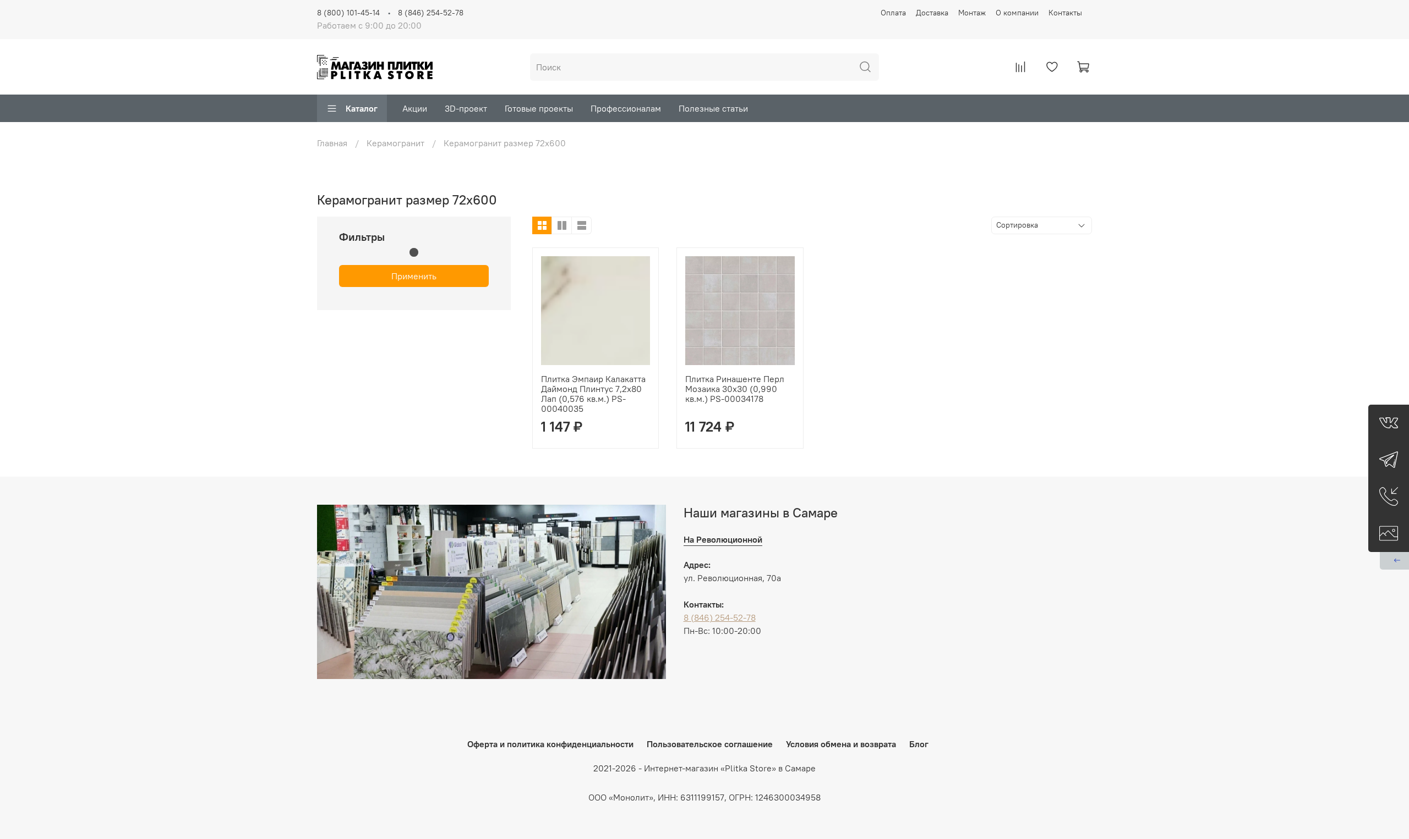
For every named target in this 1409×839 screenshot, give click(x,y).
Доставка (932, 13)
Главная (332, 142)
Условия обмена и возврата (841, 743)
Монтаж (972, 13)
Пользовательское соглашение (710, 743)
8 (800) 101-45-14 (348, 13)
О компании (1017, 13)
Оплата (893, 13)
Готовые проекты (539, 108)
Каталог (362, 108)
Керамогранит (395, 142)
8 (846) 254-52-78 (430, 13)
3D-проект (466, 108)
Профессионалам (626, 108)
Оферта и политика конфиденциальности (550, 743)
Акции (414, 108)
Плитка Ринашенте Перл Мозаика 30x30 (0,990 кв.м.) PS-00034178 (734, 388)
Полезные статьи (713, 108)
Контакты (1065, 13)
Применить (413, 276)
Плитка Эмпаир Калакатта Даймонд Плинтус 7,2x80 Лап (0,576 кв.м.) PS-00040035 (593, 393)
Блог (919, 743)
